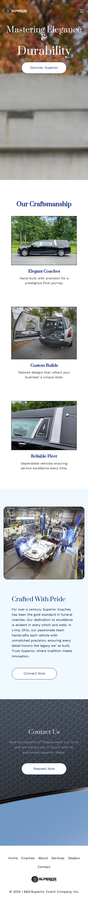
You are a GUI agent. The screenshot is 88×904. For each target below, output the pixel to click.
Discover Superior (44, 68)
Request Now (44, 769)
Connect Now (34, 673)
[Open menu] (81, 11)
